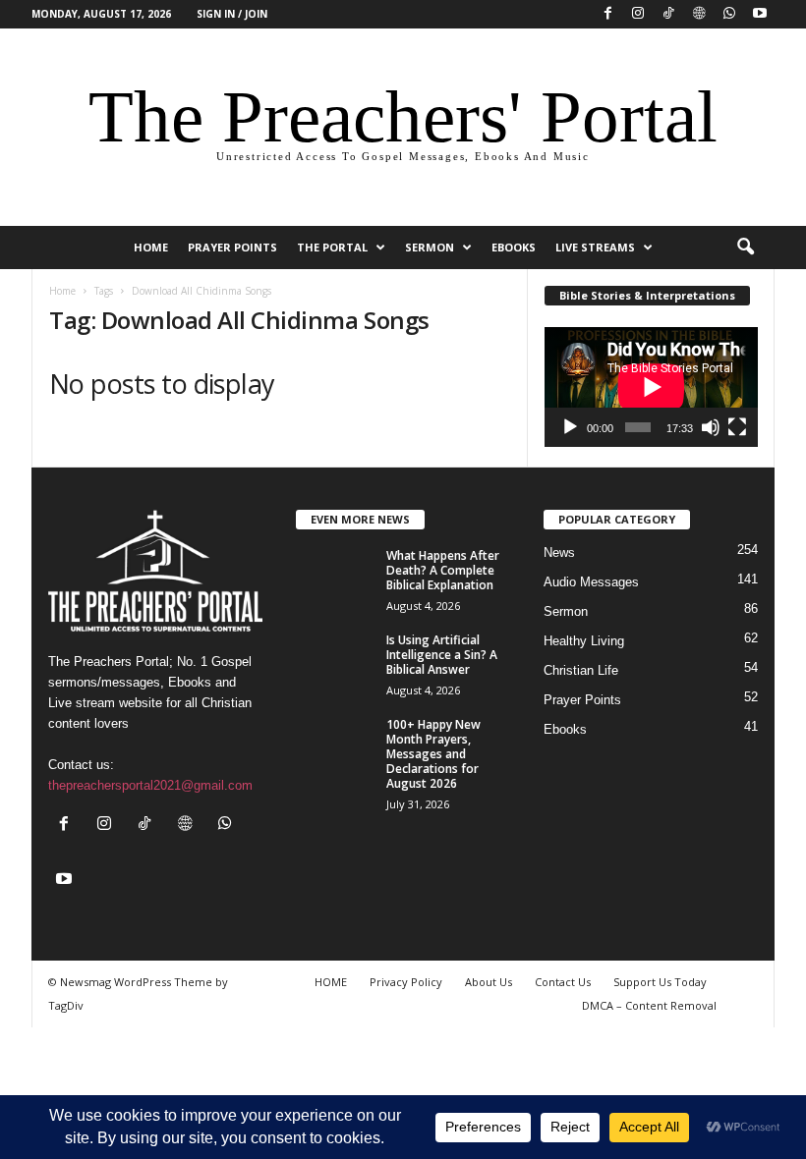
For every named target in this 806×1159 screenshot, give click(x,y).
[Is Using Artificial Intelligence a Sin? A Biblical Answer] (335, 662)
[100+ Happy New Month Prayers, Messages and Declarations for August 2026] (335, 746)
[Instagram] (638, 14)
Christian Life (581, 670)
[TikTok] (668, 14)
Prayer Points (232, 247)
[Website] (699, 14)
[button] (745, 247)
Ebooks (513, 247)
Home (62, 291)
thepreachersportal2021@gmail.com (150, 785)
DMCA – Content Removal (649, 1005)
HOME (151, 247)
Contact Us (563, 981)
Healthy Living (584, 641)
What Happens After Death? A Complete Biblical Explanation (442, 570)
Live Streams (595, 247)
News (559, 552)
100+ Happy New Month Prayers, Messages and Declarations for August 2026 (433, 754)
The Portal (332, 247)
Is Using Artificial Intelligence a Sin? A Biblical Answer (441, 655)
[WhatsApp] (729, 14)
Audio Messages (591, 582)
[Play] (570, 427)
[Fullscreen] (737, 427)
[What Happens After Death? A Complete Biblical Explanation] (335, 577)
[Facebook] (607, 14)
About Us (488, 981)
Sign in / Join (232, 14)
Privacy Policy (406, 981)
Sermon (429, 247)
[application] (651, 387)
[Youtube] (760, 14)
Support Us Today (660, 981)
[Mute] (710, 427)
